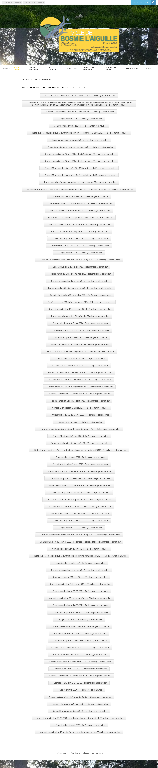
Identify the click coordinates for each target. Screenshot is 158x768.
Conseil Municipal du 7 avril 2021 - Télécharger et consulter (80, 640)
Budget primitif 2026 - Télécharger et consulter (80, 118)
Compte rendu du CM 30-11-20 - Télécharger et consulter (80, 668)
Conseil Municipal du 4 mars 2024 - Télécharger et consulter (80, 365)
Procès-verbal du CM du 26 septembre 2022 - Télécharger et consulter (80, 499)
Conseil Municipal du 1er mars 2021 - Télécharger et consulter (80, 647)
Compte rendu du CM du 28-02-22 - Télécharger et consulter (80, 548)
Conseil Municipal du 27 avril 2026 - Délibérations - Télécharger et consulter (80, 154)
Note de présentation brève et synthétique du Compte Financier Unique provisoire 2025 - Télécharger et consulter (80, 189)
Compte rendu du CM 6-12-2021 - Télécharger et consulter (80, 577)
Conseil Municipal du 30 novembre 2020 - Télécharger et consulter (80, 661)
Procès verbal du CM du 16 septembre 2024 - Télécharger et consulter (80, 302)
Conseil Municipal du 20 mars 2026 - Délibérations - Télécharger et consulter (80, 168)
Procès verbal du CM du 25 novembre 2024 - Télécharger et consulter (80, 288)
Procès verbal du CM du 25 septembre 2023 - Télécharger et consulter (80, 386)
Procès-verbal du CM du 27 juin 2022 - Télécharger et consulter (80, 513)
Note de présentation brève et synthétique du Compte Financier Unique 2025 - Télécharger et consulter (80, 132)
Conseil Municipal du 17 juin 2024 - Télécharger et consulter (80, 323)
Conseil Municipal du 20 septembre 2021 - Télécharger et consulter (80, 598)
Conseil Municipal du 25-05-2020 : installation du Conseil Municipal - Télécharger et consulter (80, 718)
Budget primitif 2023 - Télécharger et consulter (80, 422)
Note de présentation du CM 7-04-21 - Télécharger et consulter (80, 626)
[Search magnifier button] (153, 2)
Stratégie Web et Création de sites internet (87, 763)
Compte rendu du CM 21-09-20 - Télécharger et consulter (80, 682)
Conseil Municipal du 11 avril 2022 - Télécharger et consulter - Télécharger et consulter (80, 541)
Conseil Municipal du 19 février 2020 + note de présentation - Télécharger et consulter (80, 732)
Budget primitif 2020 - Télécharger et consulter (80, 689)
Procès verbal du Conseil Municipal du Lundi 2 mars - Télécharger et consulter (80, 182)
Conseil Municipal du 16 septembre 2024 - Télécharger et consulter (80, 309)
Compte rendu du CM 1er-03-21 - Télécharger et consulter (80, 654)
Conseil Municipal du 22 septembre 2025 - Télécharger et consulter (80, 224)
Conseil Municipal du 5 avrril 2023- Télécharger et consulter (80, 436)
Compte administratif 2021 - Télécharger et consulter (80, 563)
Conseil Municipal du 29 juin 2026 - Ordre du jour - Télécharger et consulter (80, 95)
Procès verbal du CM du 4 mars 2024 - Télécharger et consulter (80, 344)
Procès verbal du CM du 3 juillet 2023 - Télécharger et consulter (80, 400)
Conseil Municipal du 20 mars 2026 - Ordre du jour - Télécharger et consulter (80, 175)
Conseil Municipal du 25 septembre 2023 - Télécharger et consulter (80, 393)
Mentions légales (62, 753)
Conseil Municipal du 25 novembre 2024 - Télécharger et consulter (80, 295)
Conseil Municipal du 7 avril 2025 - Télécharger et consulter (80, 266)
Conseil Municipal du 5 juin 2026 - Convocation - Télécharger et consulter (80, 111)
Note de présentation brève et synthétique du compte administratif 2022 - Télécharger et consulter (80, 450)
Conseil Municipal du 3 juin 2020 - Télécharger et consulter (80, 711)
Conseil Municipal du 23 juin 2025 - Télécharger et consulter (80, 238)
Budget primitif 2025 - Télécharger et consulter (80, 252)
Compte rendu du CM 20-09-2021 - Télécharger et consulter (80, 591)
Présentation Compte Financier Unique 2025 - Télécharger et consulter (80, 147)
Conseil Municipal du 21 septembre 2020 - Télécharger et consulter (80, 675)
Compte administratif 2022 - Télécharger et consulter (80, 457)
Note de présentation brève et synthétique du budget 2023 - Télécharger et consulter (80, 429)
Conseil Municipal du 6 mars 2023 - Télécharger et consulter (80, 464)
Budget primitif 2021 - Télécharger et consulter (80, 619)
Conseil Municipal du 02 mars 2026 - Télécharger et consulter (80, 196)
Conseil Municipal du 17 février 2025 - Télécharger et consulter (80, 281)
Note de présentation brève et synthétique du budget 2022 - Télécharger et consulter (80, 534)
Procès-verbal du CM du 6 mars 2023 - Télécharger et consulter (80, 443)
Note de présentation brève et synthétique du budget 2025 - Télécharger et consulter (80, 259)
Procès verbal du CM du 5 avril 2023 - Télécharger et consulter (80, 415)
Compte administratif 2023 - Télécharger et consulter (80, 358)
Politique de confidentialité (92, 753)
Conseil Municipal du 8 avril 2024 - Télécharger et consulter (80, 337)
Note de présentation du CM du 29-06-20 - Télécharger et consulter (80, 697)
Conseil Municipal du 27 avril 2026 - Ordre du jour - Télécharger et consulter (80, 161)
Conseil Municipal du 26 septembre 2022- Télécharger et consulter (80, 506)
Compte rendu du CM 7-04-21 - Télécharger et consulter (80, 633)
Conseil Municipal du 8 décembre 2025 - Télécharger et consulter (80, 210)
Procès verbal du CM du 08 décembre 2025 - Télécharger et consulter (80, 203)
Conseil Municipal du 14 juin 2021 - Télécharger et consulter (80, 612)
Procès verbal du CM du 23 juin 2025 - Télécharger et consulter (80, 231)
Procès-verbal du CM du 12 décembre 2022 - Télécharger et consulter (80, 471)
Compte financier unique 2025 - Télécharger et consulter (80, 125)
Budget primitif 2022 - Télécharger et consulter (80, 527)
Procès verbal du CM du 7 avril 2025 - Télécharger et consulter (80, 245)
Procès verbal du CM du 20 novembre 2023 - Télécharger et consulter (80, 372)
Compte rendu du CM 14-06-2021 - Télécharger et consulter (80, 605)
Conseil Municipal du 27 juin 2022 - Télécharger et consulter (80, 520)
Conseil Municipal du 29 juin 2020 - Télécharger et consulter (80, 704)
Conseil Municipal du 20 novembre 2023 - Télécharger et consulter (80, 379)
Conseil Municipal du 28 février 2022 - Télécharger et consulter (80, 570)
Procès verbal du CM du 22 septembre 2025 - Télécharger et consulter (80, 217)
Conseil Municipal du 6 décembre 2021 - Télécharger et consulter (80, 584)
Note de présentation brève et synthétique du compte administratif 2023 (80, 351)
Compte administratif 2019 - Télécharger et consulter (80, 725)
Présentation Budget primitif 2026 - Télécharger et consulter (80, 140)
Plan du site (75, 753)
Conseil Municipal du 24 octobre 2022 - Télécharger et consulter (80, 492)
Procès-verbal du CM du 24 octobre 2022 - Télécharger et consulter (80, 485)
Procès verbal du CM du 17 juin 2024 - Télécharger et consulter (80, 316)
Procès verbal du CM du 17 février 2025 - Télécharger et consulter (80, 273)
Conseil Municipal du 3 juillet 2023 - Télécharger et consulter (80, 407)
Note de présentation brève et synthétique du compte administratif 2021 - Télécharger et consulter (80, 556)
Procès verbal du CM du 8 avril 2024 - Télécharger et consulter (80, 330)
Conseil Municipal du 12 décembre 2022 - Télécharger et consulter (80, 478)
